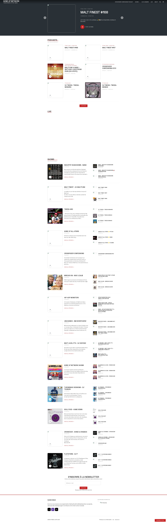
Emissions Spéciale (70, 64)
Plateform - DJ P (71, 454)
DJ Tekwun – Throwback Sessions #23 (104, 388)
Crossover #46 (102, 443)
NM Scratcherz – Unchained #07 (106, 321)
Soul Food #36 (102, 421)
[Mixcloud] (49, 509)
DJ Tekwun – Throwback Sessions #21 (104, 399)
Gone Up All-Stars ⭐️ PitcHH (105, 231)
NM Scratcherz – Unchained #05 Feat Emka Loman (106, 332)
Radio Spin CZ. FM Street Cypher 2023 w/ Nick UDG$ (106, 276)
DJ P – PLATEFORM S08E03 (104, 454)
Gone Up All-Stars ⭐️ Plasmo (106, 242)
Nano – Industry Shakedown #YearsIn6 (105, 165)
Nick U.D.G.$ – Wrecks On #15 (105, 287)
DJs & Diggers (145, 2)
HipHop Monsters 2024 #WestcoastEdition (104, 298)
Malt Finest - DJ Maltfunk (87, 8)
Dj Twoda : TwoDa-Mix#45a (72, 86)
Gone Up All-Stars (71, 231)
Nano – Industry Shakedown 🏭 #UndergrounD (106, 171)
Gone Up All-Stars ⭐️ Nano (105, 237)
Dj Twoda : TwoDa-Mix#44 (109, 86)
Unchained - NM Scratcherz (75, 321)
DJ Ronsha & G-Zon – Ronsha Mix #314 (106, 371)
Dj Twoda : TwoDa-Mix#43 (105, 220)
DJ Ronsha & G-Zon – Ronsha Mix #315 (106, 365)
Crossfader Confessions (109, 64)
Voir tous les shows (52, 161)
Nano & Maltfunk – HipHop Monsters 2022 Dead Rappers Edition (106, 304)
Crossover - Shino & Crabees (75, 432)
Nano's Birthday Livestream (71, 65)
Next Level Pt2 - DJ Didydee (75, 343)
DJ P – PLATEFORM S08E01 (104, 465)
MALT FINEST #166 (102, 198)
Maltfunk (92, 15)
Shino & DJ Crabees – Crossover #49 (106, 432)
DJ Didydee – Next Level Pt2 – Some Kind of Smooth (105, 349)
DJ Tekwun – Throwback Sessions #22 (104, 393)
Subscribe (83, 488)
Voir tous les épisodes (52, 42)
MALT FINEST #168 (94, 12)
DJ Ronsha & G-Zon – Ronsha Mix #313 (106, 377)
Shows (137, 2)
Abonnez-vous (160, 520)
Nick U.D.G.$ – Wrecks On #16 (105, 281)
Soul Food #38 (102, 410)
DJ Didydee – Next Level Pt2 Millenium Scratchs (105, 343)
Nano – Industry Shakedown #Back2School (105, 176)
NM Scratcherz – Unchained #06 (106, 327)
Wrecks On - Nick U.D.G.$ (73, 275)
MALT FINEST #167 (108, 48)
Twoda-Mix (68, 83)
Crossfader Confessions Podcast (124, 2)
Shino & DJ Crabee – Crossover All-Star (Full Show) (106, 438)
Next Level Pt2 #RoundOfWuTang (103, 354)
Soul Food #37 (102, 416)
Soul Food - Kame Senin (73, 409)
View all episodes (68, 177)
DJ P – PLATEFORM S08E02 (104, 459)
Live (152, 2)
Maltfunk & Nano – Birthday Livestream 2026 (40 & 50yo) (73, 69)
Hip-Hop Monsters (71, 298)
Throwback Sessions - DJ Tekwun (74, 388)
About (156, 2)
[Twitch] (52, 509)
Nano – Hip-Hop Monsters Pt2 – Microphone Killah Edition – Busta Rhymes (106, 310)
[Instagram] (56, 509)
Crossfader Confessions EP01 (109, 67)
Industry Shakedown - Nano (75, 165)
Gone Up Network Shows (74, 365)
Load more (83, 105)
